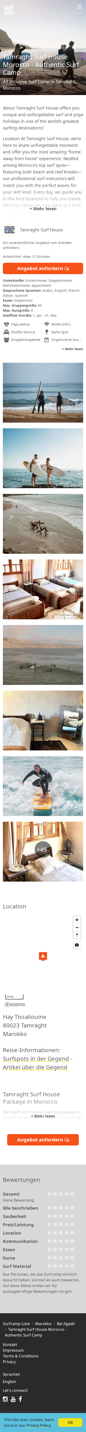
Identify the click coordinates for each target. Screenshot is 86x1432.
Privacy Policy (38, 1425)
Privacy (9, 1361)
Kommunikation (20, 1241)
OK (70, 1422)
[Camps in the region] (8, 10)
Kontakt (10, 1344)
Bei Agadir (66, 1323)
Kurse (9, 1258)
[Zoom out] (77, 927)
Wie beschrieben (20, 1208)
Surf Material (17, 1266)
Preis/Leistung (18, 1224)
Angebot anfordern (40, 268)
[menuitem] (43, 1381)
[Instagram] (5, 1399)
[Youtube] (13, 1399)
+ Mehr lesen (43, 208)
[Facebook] (20, 1399)
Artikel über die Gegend (35, 1067)
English (9, 1381)
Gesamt (11, 1194)
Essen (9, 1249)
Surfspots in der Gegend (36, 1058)
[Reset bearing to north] (77, 935)
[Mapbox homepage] (14, 1004)
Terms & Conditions (20, 1356)
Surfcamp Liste (16, 1323)
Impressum (13, 1350)
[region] (43, 961)
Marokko (43, 1323)
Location (12, 1233)
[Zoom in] (77, 920)
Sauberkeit (14, 1216)
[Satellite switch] (77, 945)
